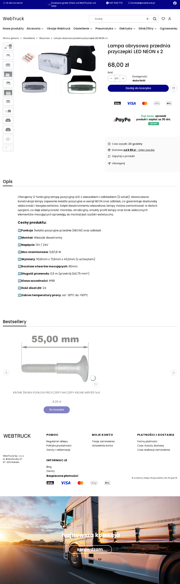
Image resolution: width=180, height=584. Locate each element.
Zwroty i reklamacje (58, 450)
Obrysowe (44, 38)
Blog (49, 467)
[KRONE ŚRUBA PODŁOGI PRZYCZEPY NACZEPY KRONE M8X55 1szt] (57, 360)
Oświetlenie (29, 38)
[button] (155, 19)
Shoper (171, 477)
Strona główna (11, 38)
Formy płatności (147, 441)
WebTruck (13, 19)
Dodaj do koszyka (138, 88)
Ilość (110, 72)
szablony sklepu (142, 477)
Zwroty (50, 471)
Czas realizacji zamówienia (153, 450)
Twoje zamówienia (103, 441)
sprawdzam (90, 549)
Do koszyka (56, 409)
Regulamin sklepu (57, 441)
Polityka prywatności (58, 445)
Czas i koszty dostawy (150, 445)
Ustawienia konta (102, 445)
